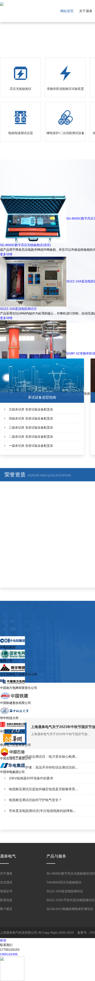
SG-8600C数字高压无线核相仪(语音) (25, 245)
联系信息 (6, 900)
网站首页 (67, 11)
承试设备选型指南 (42, 397)
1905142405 (9, 954)
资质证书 (6, 891)
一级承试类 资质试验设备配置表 (31, 445)
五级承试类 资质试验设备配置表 (31, 409)
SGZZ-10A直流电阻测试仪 (18, 308)
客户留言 (6, 909)
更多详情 (6, 254)
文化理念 (6, 882)
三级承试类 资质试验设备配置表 (31, 427)
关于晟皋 (85, 11)
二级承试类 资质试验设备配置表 (31, 436)
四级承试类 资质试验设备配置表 (31, 418)
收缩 (3, 940)
